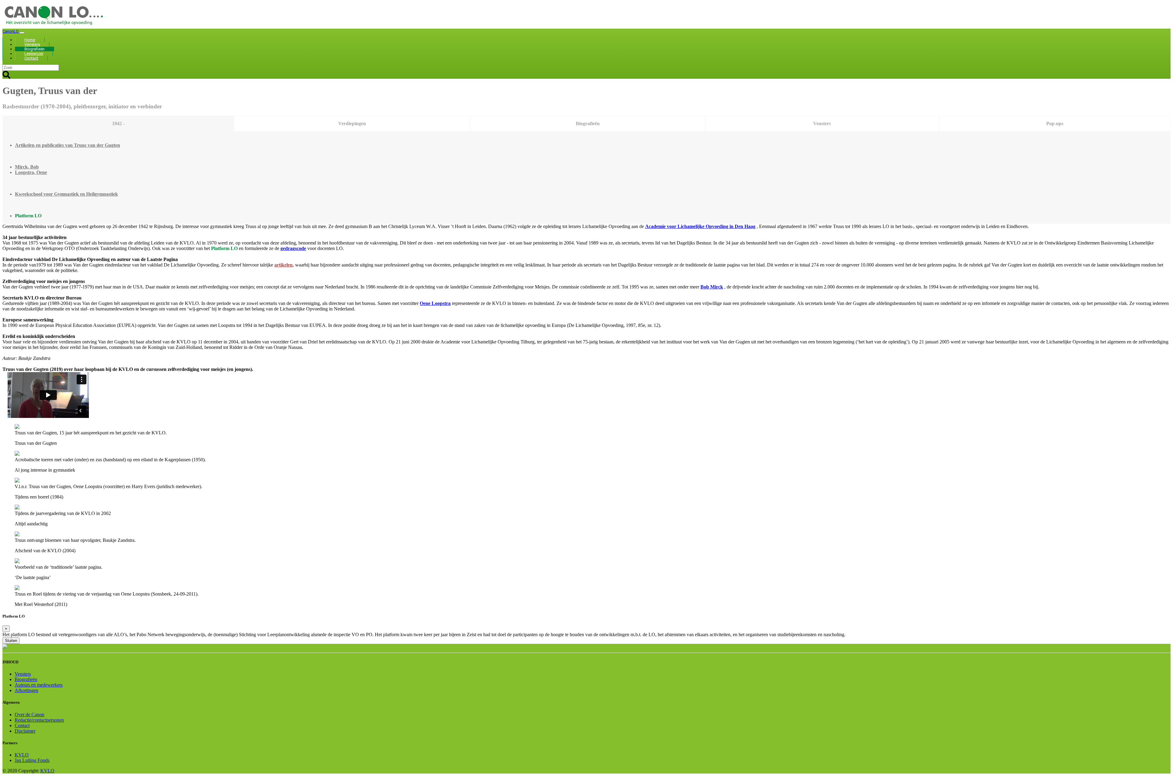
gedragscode (293, 248)
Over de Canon (29, 714)
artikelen (283, 264)
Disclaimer (25, 731)
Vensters (32, 44)
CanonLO (10, 31)
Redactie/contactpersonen (39, 720)
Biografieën (34, 49)
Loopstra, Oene (31, 172)
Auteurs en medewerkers (39, 684)
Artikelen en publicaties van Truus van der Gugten (67, 145)
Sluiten (11, 640)
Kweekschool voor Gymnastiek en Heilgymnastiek (66, 194)
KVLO (22, 754)
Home (29, 40)
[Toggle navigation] (22, 33)
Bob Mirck (711, 286)
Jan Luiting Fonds (32, 760)
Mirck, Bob (27, 166)
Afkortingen (26, 690)
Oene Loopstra (435, 303)
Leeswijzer (33, 53)
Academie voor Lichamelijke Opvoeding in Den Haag (700, 226)
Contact (31, 58)
